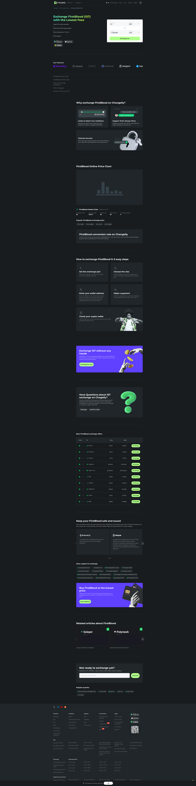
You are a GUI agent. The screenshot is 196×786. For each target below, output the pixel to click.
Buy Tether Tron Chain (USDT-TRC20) (105, 747)
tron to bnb (102, 691)
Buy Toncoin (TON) (89, 745)
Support (130, 2)
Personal (69, 2)
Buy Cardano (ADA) (120, 748)
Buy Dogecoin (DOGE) (136, 745)
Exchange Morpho (132, 578)
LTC (111, 458)
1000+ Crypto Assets (64, 8)
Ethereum (91, 452)
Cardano (91, 483)
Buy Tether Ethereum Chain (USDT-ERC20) (105, 743)
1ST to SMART (89, 224)
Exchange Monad (118, 578)
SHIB (111, 489)
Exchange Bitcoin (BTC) (59, 762)
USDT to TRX (102, 767)
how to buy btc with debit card (86, 691)
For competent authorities (119, 723)
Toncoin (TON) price (135, 779)
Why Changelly (58, 88)
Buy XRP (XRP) (73, 742)
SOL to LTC (117, 770)
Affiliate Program (104, 726)
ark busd (80, 695)
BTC (111, 445)
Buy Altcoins (133, 748)
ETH (111, 452)
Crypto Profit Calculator (56, 734)
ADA (111, 483)
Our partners (72, 725)
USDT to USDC (103, 765)
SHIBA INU (91, 489)
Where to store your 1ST (61, 91)
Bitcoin (90, 445)
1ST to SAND (108, 224)
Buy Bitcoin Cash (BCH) (121, 751)
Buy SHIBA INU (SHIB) (136, 742)
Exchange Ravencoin (83, 567)
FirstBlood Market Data (61, 80)
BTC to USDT (72, 762)
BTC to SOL (72, 771)
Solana (90, 495)
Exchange (136, 445)
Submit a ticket (95, 409)
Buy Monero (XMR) (74, 745)
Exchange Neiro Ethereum (85, 578)
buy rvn (120, 691)
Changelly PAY (103, 724)
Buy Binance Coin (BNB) (88, 749)
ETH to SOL (87, 770)
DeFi (54, 725)
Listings (101, 721)
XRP (90, 476)
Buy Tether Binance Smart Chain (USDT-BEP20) (104, 753)
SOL (111, 495)
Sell (54, 722)
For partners (118, 726)
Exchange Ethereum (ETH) (58, 765)
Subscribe (135, 675)
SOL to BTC (118, 765)
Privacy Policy (118, 719)
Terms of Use (118, 716)
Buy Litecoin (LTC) (58, 748)
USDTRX (110, 470)
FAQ (125, 2)
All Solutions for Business (103, 717)
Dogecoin (91, 464)
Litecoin (91, 458)
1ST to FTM (99, 224)
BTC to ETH (72, 765)
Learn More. (100, 783)
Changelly (55, 8)
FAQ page (84, 409)
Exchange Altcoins (58, 772)
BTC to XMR (72, 768)
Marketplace (56, 728)
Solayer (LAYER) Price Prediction (85, 647)
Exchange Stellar (127, 567)
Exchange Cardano (83, 571)
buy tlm (111, 691)
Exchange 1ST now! (86, 364)
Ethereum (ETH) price (59, 780)
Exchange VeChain (97, 571)
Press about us (72, 722)
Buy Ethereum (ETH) (58, 745)
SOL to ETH (118, 767)
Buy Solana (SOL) (73, 748)
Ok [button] (108, 783)
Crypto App (56, 731)
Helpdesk (86, 719)
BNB (90, 501)
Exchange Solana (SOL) (59, 769)
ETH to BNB (87, 767)
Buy (54, 719)
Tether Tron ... (92, 470)
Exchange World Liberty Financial (87, 574)
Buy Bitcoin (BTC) (58, 743)
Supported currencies (74, 719)
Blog (120, 2)
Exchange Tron (97, 567)
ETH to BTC (87, 762)
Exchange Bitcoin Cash (112, 567)
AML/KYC (117, 729)
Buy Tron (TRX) (88, 742)
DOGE (111, 464)
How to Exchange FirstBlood (59, 84)
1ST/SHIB (124, 489)
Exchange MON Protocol (103, 578)
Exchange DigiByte (112, 571)
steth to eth (129, 691)
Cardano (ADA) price (120, 779)
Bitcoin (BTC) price (74, 779)
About (70, 716)
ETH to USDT (87, 765)
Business (78, 2)
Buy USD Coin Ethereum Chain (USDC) (119, 744)
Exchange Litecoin (126, 571)
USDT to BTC (102, 762)
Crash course (87, 725)
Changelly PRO (73, 728)
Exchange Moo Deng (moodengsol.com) (125, 574)
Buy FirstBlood (85, 601)
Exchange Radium (105, 574)
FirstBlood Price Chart (60, 76)
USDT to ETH (102, 770)
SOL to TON (118, 762)
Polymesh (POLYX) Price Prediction (119, 647)
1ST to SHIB (80, 224)
